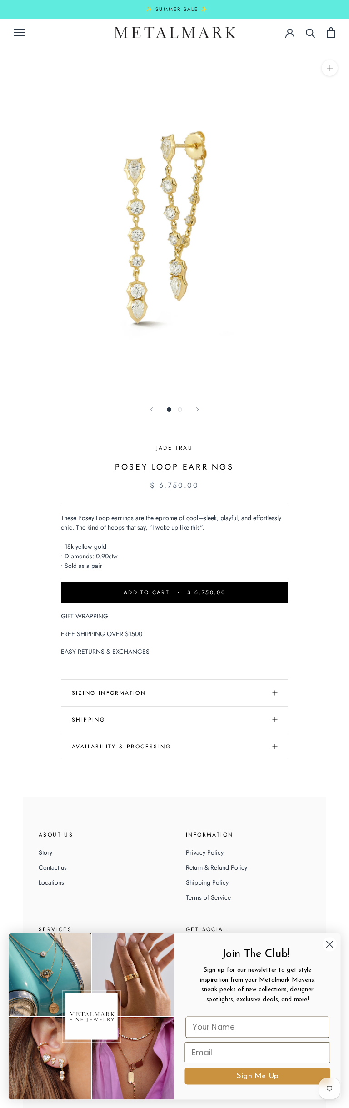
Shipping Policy (207, 882)
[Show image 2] (180, 409)
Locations (51, 882)
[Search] (310, 32)
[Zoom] (330, 67)
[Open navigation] (19, 32)
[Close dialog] (329, 944)
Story (45, 852)
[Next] (197, 409)
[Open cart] (331, 32)
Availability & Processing (121, 746)
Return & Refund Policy (216, 867)
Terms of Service (208, 897)
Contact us (53, 867)
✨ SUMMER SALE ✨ (177, 9)
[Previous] (151, 409)
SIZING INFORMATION (109, 693)
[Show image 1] (169, 409)
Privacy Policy (205, 852)
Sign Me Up (257, 1076)
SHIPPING (88, 720)
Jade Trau (174, 448)
